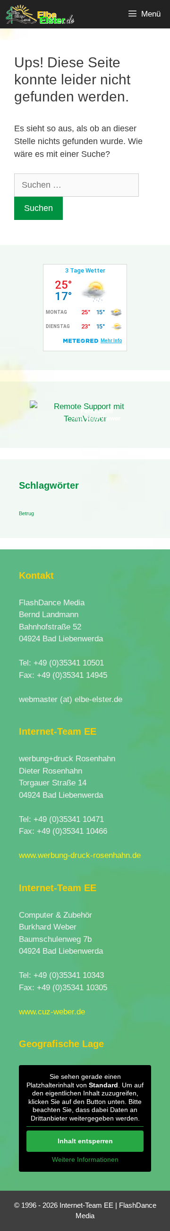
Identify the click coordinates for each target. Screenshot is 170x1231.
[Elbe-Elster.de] (39, 14)
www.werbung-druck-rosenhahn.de (80, 855)
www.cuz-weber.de (52, 1011)
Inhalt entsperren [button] (85, 1141)
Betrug (26, 513)
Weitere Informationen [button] (85, 1159)
